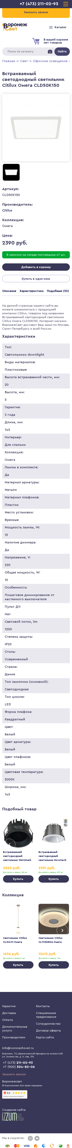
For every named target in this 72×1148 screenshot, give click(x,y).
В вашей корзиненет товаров (56, 41)
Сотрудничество (48, 1023)
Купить (18, 878)
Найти (62, 51)
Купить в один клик (36, 278)
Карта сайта (45, 1037)
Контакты (43, 1006)
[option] (18, 850)
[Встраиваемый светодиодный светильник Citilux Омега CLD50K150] (36, 161)
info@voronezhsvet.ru (18, 1048)
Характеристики (32, 290)
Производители (13, 1037)
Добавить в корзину (36, 267)
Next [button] (62, 844)
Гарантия (9, 1006)
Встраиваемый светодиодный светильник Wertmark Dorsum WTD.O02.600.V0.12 (17, 860)
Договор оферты (48, 1030)
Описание (9, 290)
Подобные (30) (58, 290)
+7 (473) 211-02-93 (39, 4)
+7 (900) (19, 1067)
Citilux (7, 210)
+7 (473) (18, 1062)
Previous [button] (9, 844)
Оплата (7, 1019)
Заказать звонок (14, 1074)
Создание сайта (14, 1109)
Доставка (9, 1012)
